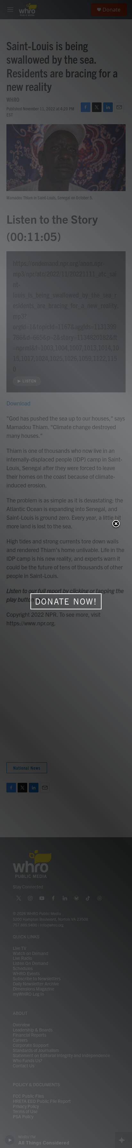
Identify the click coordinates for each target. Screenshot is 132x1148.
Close (116, 524)
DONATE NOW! (66, 601)
